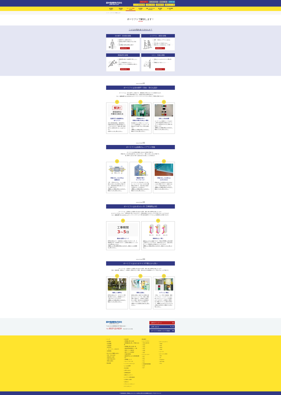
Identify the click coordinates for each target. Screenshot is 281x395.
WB (161, 355)
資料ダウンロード (169, 4)
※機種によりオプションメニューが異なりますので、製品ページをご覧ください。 (164, 305)
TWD (144, 345)
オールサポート (129, 96)
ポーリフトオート (164, 341)
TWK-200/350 (146, 343)
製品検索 (109, 363)
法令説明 (140, 9)
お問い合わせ (152, 1)
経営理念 (109, 347)
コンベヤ (162, 351)
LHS (144, 362)
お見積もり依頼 (150, 4)
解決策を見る (124, 48)
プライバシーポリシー (129, 384)
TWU (144, 348)
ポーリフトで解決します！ (113, 353)
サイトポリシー (128, 386)
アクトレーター (146, 354)
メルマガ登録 (162, 1)
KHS (144, 358)
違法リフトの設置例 (129, 352)
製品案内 (121, 9)
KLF (144, 367)
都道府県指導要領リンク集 (131, 348)
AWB (161, 343)
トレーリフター (146, 341)
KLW (144, 366)
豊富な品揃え (110, 361)
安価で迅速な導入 (111, 359)
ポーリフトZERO (163, 354)
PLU (161, 363)
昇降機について (128, 359)
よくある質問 (170, 9)
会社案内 (111, 9)
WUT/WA (162, 361)
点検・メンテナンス (150, 9)
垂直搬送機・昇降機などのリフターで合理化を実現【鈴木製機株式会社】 (136, 393)
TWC (144, 352)
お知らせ (126, 381)
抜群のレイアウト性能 (148, 241)
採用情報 (171, 1)
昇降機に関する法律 (129, 341)
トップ (108, 339)
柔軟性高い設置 (110, 357)
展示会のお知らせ (144, 1)
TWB (144, 350)
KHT (144, 356)
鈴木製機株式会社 (114, 322)
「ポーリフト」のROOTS (113, 349)
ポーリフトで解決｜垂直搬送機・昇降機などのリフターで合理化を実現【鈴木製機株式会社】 (114, 3)
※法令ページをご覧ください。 (115, 131)
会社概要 (109, 343)
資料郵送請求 (159, 4)
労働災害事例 (128, 354)
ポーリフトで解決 (131, 9)
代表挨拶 (109, 345)
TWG (144, 346)
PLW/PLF (162, 359)
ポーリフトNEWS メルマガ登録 (160, 331)
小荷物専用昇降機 (146, 364)
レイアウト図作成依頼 (138, 4)
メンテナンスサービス (129, 363)
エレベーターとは (129, 361)
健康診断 (122, 96)
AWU (161, 347)
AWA (161, 349)
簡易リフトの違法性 (129, 350)
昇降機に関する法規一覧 (130, 346)
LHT (144, 360)
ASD (161, 345)
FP (160, 357)
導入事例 (160, 9)
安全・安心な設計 (111, 355)
